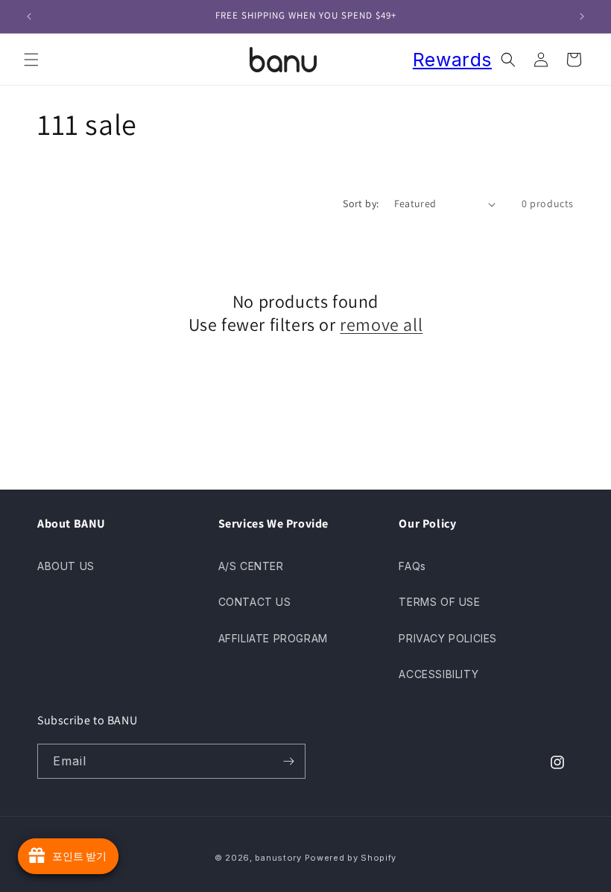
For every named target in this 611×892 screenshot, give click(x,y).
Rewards (452, 59)
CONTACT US (254, 601)
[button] (31, 59)
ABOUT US (66, 566)
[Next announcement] (582, 16)
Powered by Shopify (351, 858)
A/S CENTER (251, 566)
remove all (381, 324)
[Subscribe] (288, 761)
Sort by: (361, 203)
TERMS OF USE (439, 601)
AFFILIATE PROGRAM (273, 638)
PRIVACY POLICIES (448, 638)
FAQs (412, 566)
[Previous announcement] (29, 16)
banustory (278, 858)
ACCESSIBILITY (438, 674)
